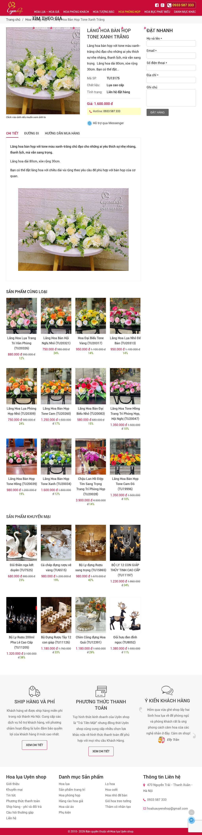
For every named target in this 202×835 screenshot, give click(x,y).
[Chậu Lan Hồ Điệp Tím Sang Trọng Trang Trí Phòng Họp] (90, 456)
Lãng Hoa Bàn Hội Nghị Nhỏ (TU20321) (56, 340)
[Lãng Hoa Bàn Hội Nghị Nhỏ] (56, 316)
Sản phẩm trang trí (72, 789)
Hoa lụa (64, 784)
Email (152, 51)
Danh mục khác (185, 11)
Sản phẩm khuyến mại (28, 516)
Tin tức (11, 795)
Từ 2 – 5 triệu (132, 28)
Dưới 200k (41, 28)
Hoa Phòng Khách (76, 11)
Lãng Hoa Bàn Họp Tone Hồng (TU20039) (21, 481)
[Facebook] (157, 5)
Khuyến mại (14, 789)
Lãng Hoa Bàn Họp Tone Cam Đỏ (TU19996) (125, 484)
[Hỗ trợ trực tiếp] (191, 820)
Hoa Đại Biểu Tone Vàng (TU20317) (91, 340)
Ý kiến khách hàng (167, 701)
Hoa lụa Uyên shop (121, 831)
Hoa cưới (111, 789)
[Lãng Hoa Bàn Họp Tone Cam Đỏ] (125, 456)
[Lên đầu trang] (191, 812)
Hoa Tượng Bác (103, 11)
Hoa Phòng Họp (129, 11)
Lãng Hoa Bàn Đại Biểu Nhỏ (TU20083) (91, 411)
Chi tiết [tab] (12, 133)
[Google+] (163, 5)
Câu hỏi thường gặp (20, 812)
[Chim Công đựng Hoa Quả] (90, 615)
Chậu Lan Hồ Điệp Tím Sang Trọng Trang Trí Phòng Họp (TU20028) (90, 486)
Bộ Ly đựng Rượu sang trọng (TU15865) (90, 567)
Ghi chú (152, 87)
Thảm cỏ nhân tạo (118, 807)
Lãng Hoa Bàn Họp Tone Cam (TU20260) (56, 411)
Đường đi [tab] (31, 133)
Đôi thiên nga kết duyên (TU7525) (21, 567)
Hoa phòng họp (69, 795)
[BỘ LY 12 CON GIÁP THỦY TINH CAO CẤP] (125, 543)
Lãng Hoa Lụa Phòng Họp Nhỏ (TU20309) (21, 411)
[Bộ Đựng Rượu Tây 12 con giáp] (56, 615)
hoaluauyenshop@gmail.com (167, 808)
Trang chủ (13, 19)
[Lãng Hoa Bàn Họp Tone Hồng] (21, 456)
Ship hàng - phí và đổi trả (24, 807)
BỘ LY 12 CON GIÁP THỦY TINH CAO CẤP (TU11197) (125, 570)
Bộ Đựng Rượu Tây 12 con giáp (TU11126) (56, 639)
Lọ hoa (110, 784)
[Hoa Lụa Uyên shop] (15, 8)
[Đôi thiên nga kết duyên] (21, 543)
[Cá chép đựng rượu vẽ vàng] (56, 543)
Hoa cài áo (66, 807)
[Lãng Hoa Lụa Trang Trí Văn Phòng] (21, 316)
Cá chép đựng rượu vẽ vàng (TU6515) (56, 567)
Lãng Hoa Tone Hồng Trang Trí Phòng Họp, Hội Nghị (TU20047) (125, 414)
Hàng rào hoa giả (71, 801)
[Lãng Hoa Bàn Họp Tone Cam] (56, 386)
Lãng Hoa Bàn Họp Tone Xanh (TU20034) (56, 481)
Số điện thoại (157, 63)
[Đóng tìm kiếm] (198, 8)
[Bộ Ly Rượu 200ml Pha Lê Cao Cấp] (21, 615)
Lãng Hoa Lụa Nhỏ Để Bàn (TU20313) (125, 340)
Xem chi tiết (34, 745)
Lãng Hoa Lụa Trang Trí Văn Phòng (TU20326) (21, 343)
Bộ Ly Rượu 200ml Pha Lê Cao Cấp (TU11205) (21, 642)
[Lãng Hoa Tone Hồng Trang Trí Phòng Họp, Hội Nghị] (125, 386)
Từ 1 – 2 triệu (109, 28)
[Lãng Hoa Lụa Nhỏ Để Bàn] (125, 316)
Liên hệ (11, 818)
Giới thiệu (12, 784)
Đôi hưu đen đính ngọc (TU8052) (125, 639)
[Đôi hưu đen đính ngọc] (125, 615)
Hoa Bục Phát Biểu (157, 11)
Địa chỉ (152, 75)
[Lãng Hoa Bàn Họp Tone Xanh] (56, 456)
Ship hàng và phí (34, 701)
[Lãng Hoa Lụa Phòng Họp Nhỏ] (21, 386)
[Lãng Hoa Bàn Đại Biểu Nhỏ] (90, 386)
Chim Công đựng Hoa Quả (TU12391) (91, 639)
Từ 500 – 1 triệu (85, 28)
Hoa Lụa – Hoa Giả (46, 11)
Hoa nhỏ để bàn (116, 795)
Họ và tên (154, 38)
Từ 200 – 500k (61, 28)
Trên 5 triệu (154, 28)
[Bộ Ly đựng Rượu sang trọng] (90, 543)
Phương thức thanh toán (23, 801)
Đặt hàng (158, 112)
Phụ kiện (65, 812)
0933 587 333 (111, 111)
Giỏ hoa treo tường (118, 801)
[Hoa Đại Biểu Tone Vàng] (90, 316)
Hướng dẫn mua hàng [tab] (62, 133)
